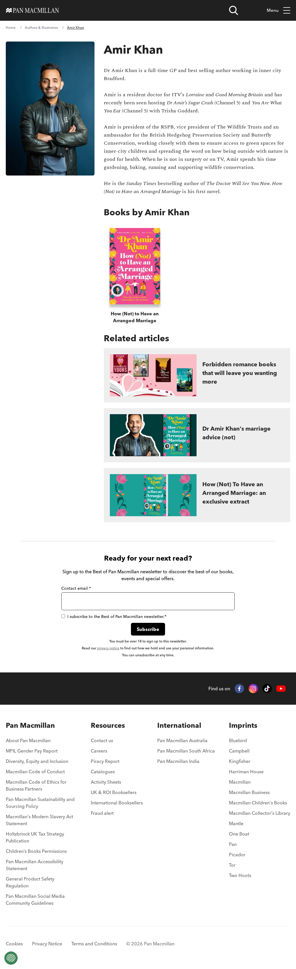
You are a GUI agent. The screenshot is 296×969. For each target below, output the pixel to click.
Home (11, 27)
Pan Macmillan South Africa (186, 751)
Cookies (14, 944)
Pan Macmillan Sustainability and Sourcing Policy (40, 802)
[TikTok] (267, 688)
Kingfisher (239, 761)
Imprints (243, 725)
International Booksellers (117, 803)
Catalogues (103, 771)
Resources (108, 725)
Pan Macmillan (30, 725)
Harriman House (246, 771)
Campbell (239, 751)
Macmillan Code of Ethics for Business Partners (36, 785)
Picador (237, 854)
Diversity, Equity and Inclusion (37, 761)
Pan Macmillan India (178, 761)
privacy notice (108, 648)
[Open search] (233, 10)
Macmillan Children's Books (258, 803)
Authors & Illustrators (41, 27)
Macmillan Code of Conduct (35, 771)
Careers (99, 751)
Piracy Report (105, 761)
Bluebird (238, 740)
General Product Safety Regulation (30, 882)
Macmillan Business (249, 792)
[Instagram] (253, 688)
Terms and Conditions (94, 944)
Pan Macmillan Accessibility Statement (34, 865)
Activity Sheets (106, 782)
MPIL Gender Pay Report (32, 751)
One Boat (239, 834)
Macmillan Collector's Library (259, 813)
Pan (233, 844)
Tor (232, 865)
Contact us (102, 740)
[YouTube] (281, 688)
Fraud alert (102, 813)
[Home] (32, 10)
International (179, 725)
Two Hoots (240, 875)
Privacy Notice (47, 944)
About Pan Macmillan (28, 740)
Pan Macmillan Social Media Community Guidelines (35, 899)
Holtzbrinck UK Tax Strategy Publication (35, 837)
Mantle (236, 823)
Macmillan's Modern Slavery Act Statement (39, 820)
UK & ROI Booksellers (113, 792)
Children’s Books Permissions (36, 851)
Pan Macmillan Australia (182, 740)
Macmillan (240, 782)
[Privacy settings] (11, 958)
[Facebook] (239, 688)
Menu (273, 10)
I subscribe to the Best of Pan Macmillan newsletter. (116, 616)
